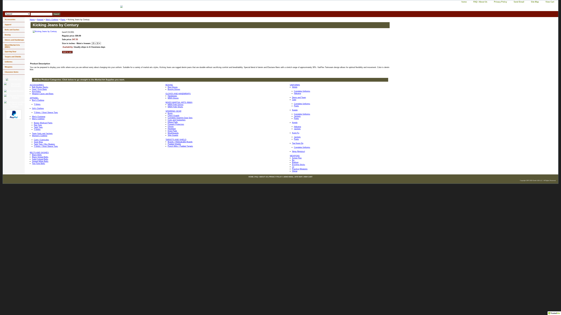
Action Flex (297, 158)
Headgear (172, 129)
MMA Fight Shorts (175, 107)
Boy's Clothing (38, 100)
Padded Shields (174, 144)
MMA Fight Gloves (175, 105)
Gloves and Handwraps (14, 40)
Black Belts (37, 155)
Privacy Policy (500, 2)
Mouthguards (173, 133)
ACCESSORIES (37, 85)
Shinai (294, 171)
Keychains (36, 91)
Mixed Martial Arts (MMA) (12, 46)
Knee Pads (172, 131)
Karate (295, 110)
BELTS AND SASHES (39, 153)
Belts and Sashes (12, 30)
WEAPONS (295, 156)
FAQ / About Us (480, 2)
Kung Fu (295, 133)
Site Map (535, 2)
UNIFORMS (295, 85)
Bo (293, 160)
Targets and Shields (13, 57)
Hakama (297, 93)
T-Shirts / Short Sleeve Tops (46, 112)
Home (32, 20)
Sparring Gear (10, 52)
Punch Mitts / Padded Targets (180, 146)
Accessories (10, 20)
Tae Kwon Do (297, 143)
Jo (293, 167)
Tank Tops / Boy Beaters (44, 144)
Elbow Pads (173, 122)
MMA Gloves (173, 98)
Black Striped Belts (40, 157)
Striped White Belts (40, 161)
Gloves (171, 126)
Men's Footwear (38, 117)
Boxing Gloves (174, 89)
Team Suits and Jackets (42, 133)
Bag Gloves (173, 87)
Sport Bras (38, 142)
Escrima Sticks (298, 164)
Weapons (8, 67)
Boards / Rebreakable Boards (180, 142)
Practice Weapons (300, 169)
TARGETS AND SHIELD (176, 140)
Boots (170, 113)
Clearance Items (11, 72)
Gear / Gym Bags (39, 89)
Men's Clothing (52, 20)
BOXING (169, 85)
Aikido (294, 87)
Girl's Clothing (38, 108)
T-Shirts (37, 104)
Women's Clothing (39, 136)
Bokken (295, 162)
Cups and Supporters (177, 120)
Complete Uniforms (302, 91)
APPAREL (34, 98)
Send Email (519, 2)
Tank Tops (38, 127)
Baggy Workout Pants (43, 123)
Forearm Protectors (176, 124)
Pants (62, 20)
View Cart (550, 2)
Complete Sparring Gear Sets (180, 118)
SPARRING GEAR (173, 111)
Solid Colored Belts (40, 159)
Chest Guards (173, 115)
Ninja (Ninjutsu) (298, 151)
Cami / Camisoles (41, 140)
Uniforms (8, 62)
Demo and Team (299, 97)
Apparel (40, 20)
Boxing (8, 35)
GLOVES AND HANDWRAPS (178, 94)
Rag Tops (38, 125)
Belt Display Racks (40, 87)
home (464, 2)
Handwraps (172, 96)
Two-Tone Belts (38, 163)
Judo (294, 100)
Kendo (294, 122)
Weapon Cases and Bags (42, 94)
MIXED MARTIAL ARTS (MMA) (179, 102)
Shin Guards (173, 135)
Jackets (297, 116)
